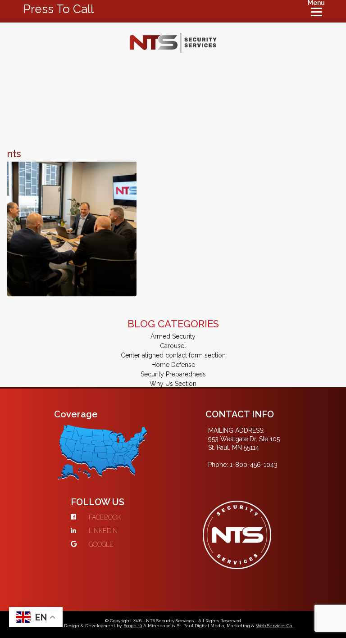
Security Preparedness (173, 374)
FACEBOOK (105, 517)
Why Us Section (173, 383)
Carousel (173, 345)
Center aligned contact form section (173, 355)
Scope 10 (133, 625)
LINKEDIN (103, 530)
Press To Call (58, 9)
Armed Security (173, 336)
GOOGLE (101, 544)
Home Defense (173, 364)
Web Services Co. (274, 625)
